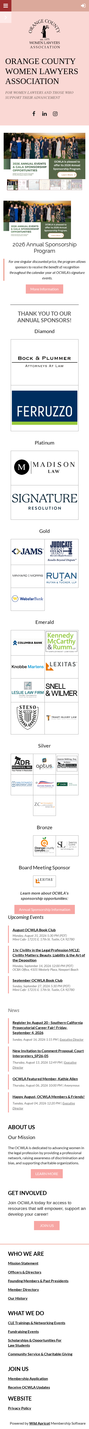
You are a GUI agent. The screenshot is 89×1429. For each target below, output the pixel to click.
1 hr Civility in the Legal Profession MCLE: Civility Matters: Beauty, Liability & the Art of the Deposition (49, 955)
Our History (18, 1298)
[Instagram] (55, 113)
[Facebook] (34, 113)
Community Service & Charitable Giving (40, 1354)
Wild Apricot (39, 1423)
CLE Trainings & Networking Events (36, 1323)
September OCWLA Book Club (38, 980)
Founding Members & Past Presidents (38, 1281)
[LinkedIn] (44, 113)
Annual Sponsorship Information (44, 909)
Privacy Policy (19, 1408)
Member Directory (23, 1289)
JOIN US (47, 1225)
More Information (44, 289)
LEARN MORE (46, 1173)
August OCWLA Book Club (34, 930)
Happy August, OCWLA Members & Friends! (49, 1096)
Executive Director (72, 1039)
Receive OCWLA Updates (29, 1387)
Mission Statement (23, 1263)
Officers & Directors (24, 1272)
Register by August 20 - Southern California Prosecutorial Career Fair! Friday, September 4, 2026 (48, 1027)
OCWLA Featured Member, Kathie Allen (45, 1078)
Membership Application (28, 1378)
